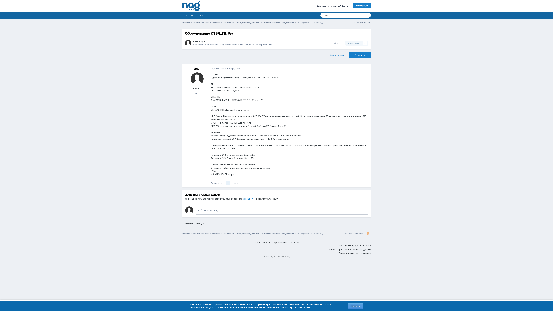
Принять (355, 306)
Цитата (236, 183)
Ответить (360, 55)
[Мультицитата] (228, 183)
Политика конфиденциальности (355, 245)
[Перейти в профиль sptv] (188, 43)
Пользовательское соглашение (355, 253)
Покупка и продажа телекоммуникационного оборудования (241, 44)
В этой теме (355, 15)
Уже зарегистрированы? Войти (333, 6)
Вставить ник (217, 183)
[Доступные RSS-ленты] (368, 234)
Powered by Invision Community (276, 257)
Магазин (189, 15)
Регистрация (362, 6)
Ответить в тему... (209, 210)
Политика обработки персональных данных (349, 249)
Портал (201, 15)
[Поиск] (367, 15)
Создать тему (337, 55)
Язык (256, 242)
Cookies (295, 242)
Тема (266, 242)
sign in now (248, 199)
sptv (203, 41)
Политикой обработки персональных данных (288, 307)
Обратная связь (281, 242)
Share (339, 43)
